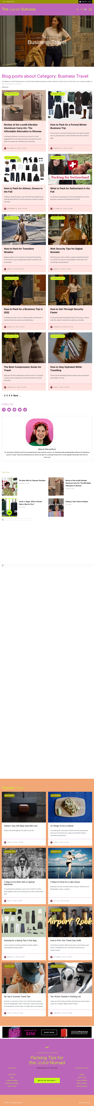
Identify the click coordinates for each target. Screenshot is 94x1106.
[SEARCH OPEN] (77, 9)
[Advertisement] (47, 755)
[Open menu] (90, 9)
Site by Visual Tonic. (84, 1102)
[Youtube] (9, 410)
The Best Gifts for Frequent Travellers (32, 480)
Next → (17, 395)
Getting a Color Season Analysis (77, 501)
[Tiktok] (25, 410)
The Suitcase (19, 9)
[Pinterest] (14, 410)
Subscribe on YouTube (47, 1068)
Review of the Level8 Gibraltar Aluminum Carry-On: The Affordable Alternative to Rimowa (78, 483)
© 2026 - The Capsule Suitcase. (13, 1102)
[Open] (81, 9)
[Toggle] (5, 87)
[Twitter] (20, 410)
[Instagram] (4, 410)
